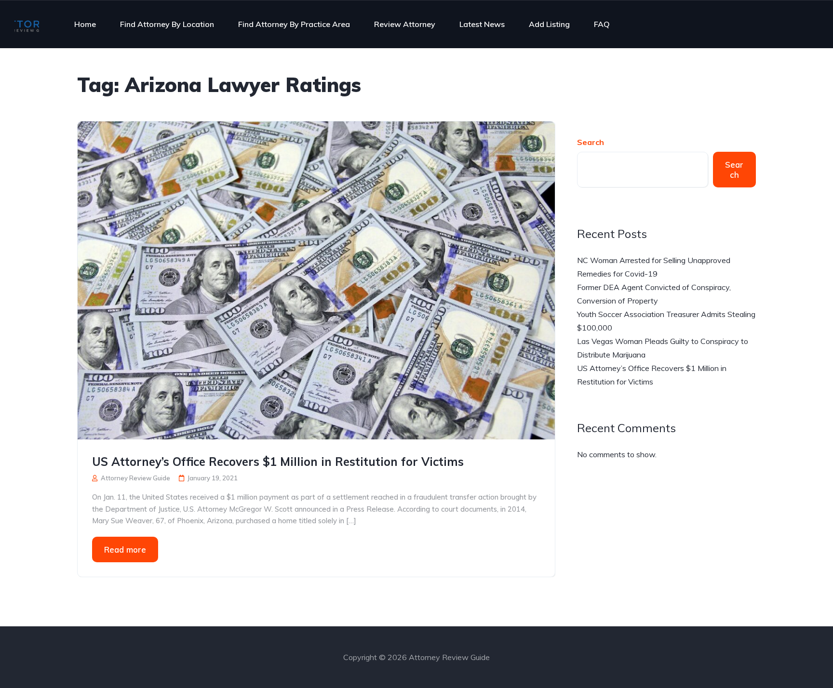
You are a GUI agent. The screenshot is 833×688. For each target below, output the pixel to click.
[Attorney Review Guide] (26, 24)
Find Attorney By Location (167, 24)
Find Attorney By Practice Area (294, 24)
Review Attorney (404, 24)
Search (590, 142)
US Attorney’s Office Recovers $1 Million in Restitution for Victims (278, 461)
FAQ (602, 24)
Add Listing (549, 24)
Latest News (482, 24)
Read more (125, 549)
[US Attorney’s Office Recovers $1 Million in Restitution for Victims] (316, 279)
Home (85, 24)
